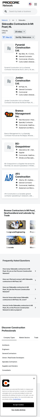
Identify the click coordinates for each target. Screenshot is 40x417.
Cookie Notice (17, 399)
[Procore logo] (11, 2)
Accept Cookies (18, 405)
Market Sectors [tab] (24, 337)
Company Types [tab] (9, 337)
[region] (18, 395)
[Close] (34, 378)
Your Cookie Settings (18, 410)
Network (8, 5)
